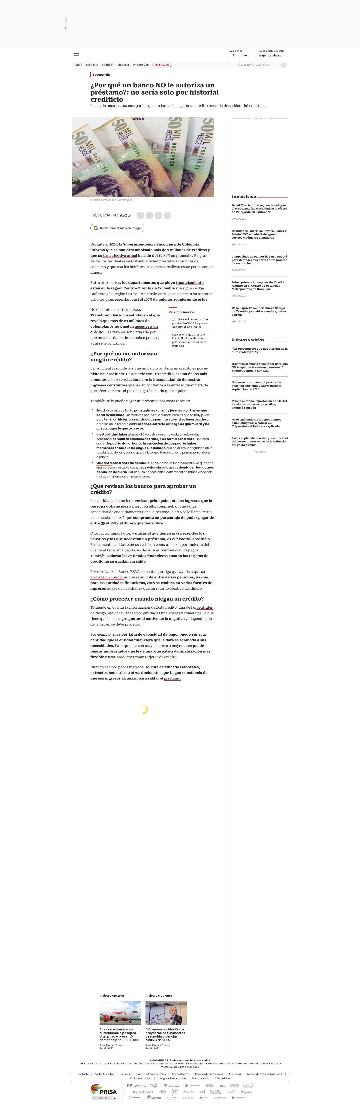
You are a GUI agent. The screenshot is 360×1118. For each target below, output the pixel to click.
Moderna (153, 1096)
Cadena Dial (201, 1091)
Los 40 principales (152, 1085)
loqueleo (220, 1096)
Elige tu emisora (270, 55)
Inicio (78, 65)
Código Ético (222, 1078)
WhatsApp (167, 215)
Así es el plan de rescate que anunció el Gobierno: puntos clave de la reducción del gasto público (260, 441)
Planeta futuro (231, 1091)
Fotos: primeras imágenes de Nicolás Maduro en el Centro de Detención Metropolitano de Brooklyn (258, 286)
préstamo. (172, 678)
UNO (161, 1091)
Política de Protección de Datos (265, 1074)
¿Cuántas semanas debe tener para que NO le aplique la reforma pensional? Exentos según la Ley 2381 (260, 367)
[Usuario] (283, 65)
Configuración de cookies (172, 1078)
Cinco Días (187, 1091)
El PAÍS (135, 1085)
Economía (101, 74)
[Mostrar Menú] (76, 53)
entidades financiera (115, 501)
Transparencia (200, 1078)
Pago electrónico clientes (151, 1074)
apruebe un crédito (107, 577)
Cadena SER (208, 1085)
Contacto (82, 1074)
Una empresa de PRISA (103, 1089)
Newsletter (275, 65)
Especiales (162, 65)
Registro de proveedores (209, 1074)
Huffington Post (141, 1091)
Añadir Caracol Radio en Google (120, 228)
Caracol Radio (180, 54)
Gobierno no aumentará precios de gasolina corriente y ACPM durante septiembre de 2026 (256, 386)
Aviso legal (235, 1074)
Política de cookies (141, 1078)
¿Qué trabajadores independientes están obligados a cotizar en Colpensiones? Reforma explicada (256, 423)
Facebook (140, 215)
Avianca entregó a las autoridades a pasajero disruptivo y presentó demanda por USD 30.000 (119, 1034)
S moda (203, 1096)
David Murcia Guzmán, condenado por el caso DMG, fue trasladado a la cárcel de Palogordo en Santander (259, 208)
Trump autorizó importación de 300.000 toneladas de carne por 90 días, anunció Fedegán (259, 404)
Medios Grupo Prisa (103, 1098)
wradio (172, 1091)
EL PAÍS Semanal (214, 1091)
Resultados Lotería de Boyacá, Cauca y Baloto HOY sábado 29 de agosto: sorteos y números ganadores (259, 234)
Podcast (108, 65)
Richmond (134, 1096)
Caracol (247, 1085)
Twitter (149, 215)
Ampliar (207, 124)
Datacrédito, (164, 374)
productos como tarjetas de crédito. (146, 657)
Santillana (169, 1085)
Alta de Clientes (180, 1074)
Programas (141, 65)
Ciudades (123, 65)
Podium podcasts (170, 1096)
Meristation (238, 1096)
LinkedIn (158, 215)
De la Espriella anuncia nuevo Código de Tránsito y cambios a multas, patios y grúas (259, 311)
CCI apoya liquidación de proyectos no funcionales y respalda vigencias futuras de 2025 (165, 1034)
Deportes (92, 65)
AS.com (221, 1085)
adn (234, 1085)
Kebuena (246, 1091)
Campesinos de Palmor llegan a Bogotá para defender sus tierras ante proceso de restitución (259, 260)
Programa (240, 55)
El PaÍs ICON (186, 1096)
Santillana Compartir (190, 1085)
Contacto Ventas (104, 1074)
